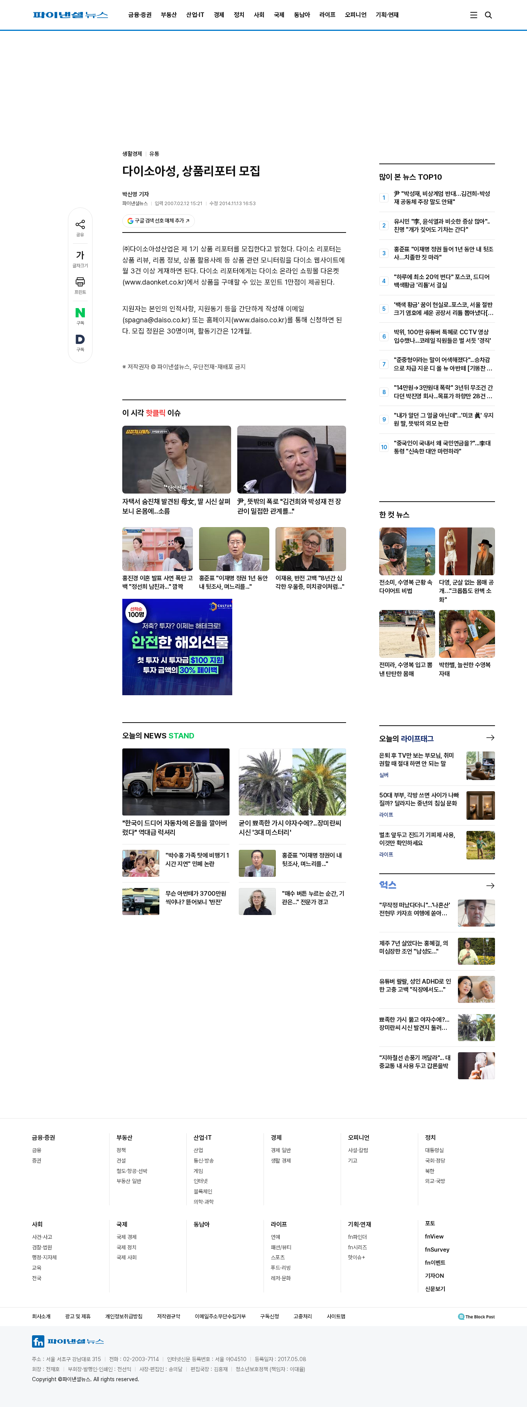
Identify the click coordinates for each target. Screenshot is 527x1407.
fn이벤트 (435, 1262)
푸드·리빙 (281, 1268)
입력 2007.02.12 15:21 (179, 203)
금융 (36, 1150)
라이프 (327, 15)
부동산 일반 (129, 1181)
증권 (36, 1161)
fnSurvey (437, 1249)
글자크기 (80, 265)
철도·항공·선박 (132, 1171)
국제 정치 (127, 1247)
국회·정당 (435, 1161)
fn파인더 (357, 1237)
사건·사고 (42, 1237)
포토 (430, 1223)
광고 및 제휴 (78, 1316)
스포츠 (278, 1257)
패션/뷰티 (281, 1247)
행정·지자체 (44, 1257)
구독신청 (269, 1316)
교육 (36, 1268)
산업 (198, 1150)
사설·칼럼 (358, 1150)
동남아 (302, 15)
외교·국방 (435, 1181)
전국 (36, 1278)
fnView (434, 1236)
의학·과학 (204, 1202)
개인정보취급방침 (123, 1316)
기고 (352, 1161)
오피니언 (356, 15)
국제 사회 (127, 1257)
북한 (429, 1171)
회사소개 (41, 1316)
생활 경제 (281, 1161)
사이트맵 (336, 1316)
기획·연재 (387, 15)
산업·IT (195, 15)
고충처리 (303, 1316)
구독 (80, 323)
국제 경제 (127, 1237)
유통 (154, 153)
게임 (198, 1171)
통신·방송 (204, 1161)
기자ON (434, 1275)
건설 (121, 1161)
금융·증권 (140, 15)
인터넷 (201, 1181)
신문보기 (435, 1289)
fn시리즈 (357, 1247)
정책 (121, 1150)
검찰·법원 (42, 1247)
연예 (275, 1237)
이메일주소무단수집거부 (220, 1316)
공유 (80, 235)
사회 (259, 15)
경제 (219, 15)
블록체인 (203, 1191)
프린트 (80, 292)
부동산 (169, 15)
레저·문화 (281, 1278)
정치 (239, 15)
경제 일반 (281, 1150)
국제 (279, 15)
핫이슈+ (356, 1257)
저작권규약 (168, 1316)
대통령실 (434, 1150)
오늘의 (406, 738)
